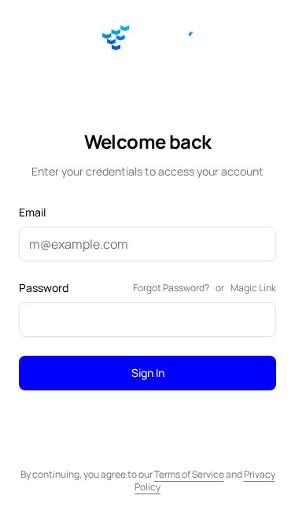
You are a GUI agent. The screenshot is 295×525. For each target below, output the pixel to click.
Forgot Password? (171, 288)
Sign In (147, 372)
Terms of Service (189, 474)
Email (32, 212)
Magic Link (253, 288)
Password (43, 287)
